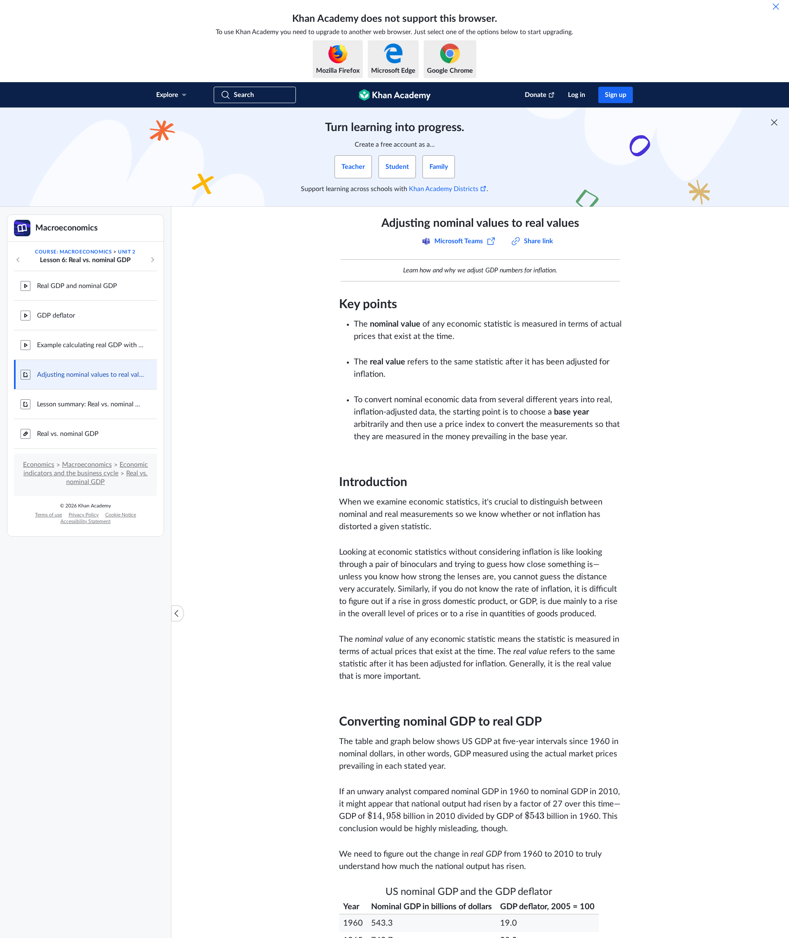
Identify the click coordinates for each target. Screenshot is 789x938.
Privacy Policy (84, 514)
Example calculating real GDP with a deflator (90, 345)
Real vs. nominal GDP (68, 434)
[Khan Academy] (395, 95)
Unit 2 (127, 251)
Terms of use (48, 514)
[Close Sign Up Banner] (774, 122)
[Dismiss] (775, 6)
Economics (38, 464)
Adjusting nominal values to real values (90, 374)
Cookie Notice (120, 514)
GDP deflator (56, 315)
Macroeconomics (87, 464)
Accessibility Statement (85, 521)
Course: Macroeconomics (73, 251)
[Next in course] (152, 260)
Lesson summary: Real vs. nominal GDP (90, 404)
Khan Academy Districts (443, 189)
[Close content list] (177, 613)
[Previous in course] (18, 260)
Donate (536, 95)
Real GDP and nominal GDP (77, 286)
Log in (576, 95)
